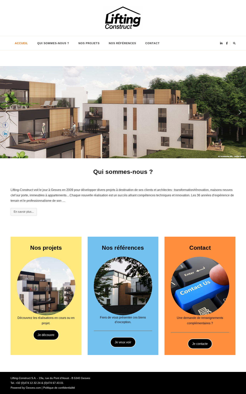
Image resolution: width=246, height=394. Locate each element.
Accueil (21, 43)
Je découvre (46, 335)
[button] (6, 112)
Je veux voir (123, 342)
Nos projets (89, 43)
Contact (152, 43)
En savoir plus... (24, 211)
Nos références (122, 43)
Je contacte (200, 343)
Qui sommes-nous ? (53, 43)
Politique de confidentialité (59, 387)
